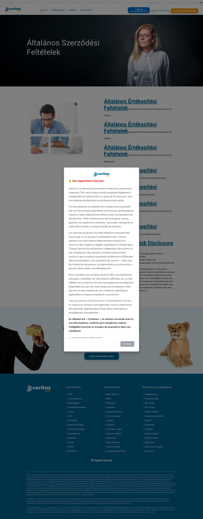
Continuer (127, 344)
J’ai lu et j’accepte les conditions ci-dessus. (87, 337)
